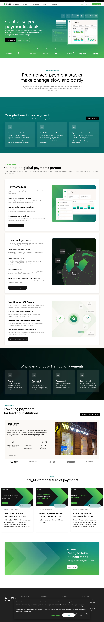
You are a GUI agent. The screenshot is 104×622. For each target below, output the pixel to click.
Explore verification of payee (18, 339)
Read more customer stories (90, 414)
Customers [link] (36, 4)
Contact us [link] (97, 4)
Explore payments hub (16, 226)
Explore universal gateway (18, 288)
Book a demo (11, 40)
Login (97, 1)
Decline (81, 615)
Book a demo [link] (85, 4)
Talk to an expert (23, 40)
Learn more (12, 455)
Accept (68, 615)
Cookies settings (55, 615)
